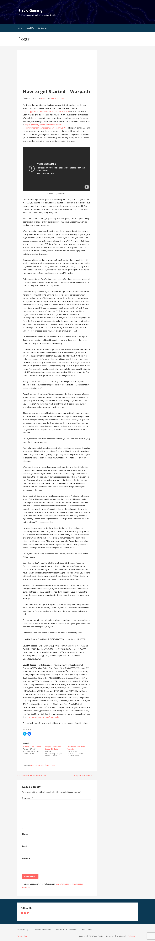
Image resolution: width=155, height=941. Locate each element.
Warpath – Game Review (32, 747)
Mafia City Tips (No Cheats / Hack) (42, 765)
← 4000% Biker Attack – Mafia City (31, 775)
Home (19, 28)
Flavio (43, 98)
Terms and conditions (41, 929)
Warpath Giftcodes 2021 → (85, 775)
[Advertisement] (56, 71)
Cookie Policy (86, 929)
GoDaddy (131, 936)
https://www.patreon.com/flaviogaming (43, 717)
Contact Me (42, 28)
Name (25, 834)
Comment (27, 798)
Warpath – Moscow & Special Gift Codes (53, 748)
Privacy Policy (22, 929)
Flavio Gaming (30, 10)
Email (24, 846)
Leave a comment (57, 98)
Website (26, 858)
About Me (30, 28)
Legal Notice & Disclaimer (65, 929)
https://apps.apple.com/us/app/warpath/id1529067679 (46, 111)
